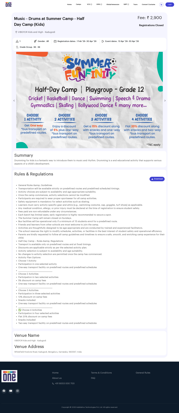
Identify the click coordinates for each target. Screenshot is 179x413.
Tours (135, 4)
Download (158, 179)
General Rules (143, 373)
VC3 (89, 5)
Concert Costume (148, 4)
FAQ (93, 378)
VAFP (126, 5)
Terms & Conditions (101, 373)
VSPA (99, 5)
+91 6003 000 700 (65, 383)
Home (69, 4)
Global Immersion (112, 4)
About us (57, 378)
